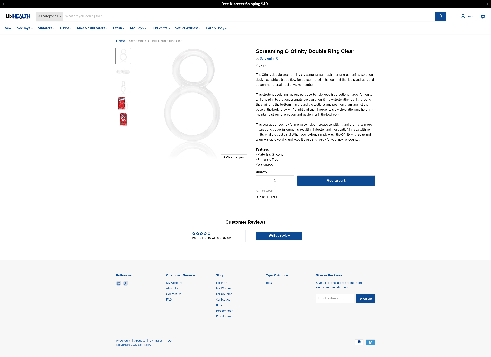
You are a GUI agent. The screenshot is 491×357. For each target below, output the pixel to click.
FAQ (169, 299)
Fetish (117, 28)
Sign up (365, 298)
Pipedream (223, 316)
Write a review (279, 235)
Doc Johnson (224, 310)
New (8, 28)
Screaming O (269, 58)
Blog (269, 283)
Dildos (65, 28)
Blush (220, 305)
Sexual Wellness (187, 28)
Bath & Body (215, 28)
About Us (172, 288)
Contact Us (173, 294)
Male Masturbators (91, 28)
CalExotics (223, 299)
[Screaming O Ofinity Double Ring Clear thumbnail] (123, 56)
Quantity (261, 172)
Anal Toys (137, 28)
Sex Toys (24, 28)
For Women (224, 288)
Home (120, 41)
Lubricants (160, 28)
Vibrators (45, 28)
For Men (221, 283)
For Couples (224, 294)
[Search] (440, 16)
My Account (174, 283)
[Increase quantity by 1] (289, 180)
